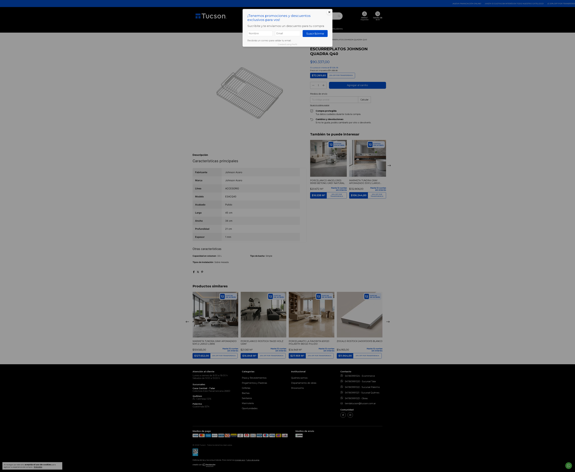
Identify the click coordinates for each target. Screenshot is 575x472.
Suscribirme (315, 33)
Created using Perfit (287, 44)
